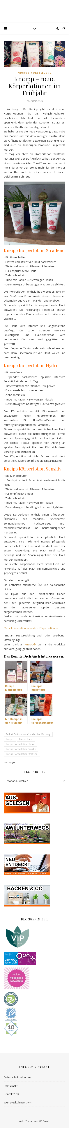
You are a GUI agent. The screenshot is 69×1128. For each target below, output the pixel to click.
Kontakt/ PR (11, 1094)
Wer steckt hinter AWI (18, 1102)
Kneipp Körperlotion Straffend (22, 754)
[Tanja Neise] (34, 978)
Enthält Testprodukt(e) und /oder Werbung (28, 734)
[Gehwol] (34, 958)
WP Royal (44, 1121)
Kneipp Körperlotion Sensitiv (21, 749)
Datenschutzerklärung (17, 1077)
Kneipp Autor (26, 739)
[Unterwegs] (34, 834)
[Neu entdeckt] (34, 864)
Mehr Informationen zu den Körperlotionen (31, 628)
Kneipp (9, 739)
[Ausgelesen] (34, 803)
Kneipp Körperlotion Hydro (20, 744)
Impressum (11, 1085)
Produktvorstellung (34, 72)
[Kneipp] (34, 937)
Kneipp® (30, 644)
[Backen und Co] (34, 896)
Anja (12, 762)
